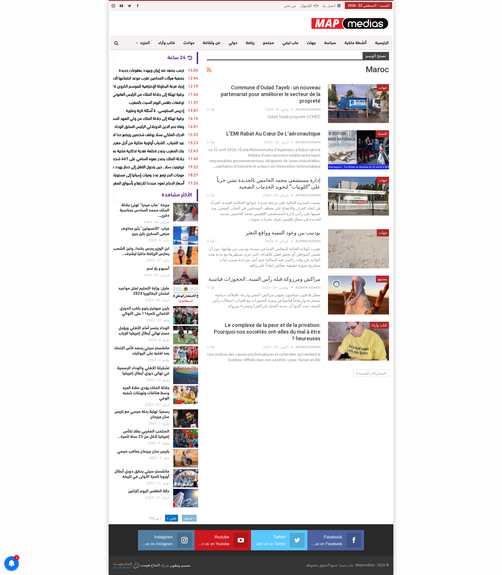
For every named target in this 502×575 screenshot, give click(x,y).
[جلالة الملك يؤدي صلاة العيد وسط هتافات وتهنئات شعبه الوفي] (185, 395)
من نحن (290, 5)
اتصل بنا (329, 5)
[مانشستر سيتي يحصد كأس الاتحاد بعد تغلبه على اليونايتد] (185, 355)
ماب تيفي (290, 43)
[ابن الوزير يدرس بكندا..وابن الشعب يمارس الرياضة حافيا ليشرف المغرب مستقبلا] (185, 255)
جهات (311, 43)
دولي (233, 43)
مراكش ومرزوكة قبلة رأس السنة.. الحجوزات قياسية (264, 279)
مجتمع (268, 43)
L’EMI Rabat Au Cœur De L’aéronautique (273, 134)
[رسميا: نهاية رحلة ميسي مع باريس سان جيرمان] (185, 418)
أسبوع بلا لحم (158, 269)
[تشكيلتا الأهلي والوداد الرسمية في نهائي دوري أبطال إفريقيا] (185, 375)
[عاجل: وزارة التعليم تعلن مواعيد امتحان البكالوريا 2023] (185, 295)
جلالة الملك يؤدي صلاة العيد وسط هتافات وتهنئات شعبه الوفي (145, 393)
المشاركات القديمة (372, 373)
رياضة (250, 43)
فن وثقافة (211, 43)
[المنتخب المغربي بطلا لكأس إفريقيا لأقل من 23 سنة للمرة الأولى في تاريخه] (185, 438)
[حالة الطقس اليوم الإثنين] (185, 498)
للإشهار (306, 5)
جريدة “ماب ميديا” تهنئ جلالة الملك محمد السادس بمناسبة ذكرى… (144, 210)
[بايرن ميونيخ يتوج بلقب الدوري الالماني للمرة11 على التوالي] (185, 315)
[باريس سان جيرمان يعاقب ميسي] (185, 458)
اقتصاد (382, 134)
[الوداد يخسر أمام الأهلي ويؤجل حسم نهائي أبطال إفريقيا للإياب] (185, 335)
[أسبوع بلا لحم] (185, 275)
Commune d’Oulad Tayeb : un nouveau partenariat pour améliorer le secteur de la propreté (270, 94)
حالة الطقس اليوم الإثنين (148, 491)
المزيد (145, 43)
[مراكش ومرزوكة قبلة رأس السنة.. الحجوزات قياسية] (358, 295)
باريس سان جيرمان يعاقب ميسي (143, 451)
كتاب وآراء (166, 43)
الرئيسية (382, 43)
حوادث (188, 43)
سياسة (330, 43)
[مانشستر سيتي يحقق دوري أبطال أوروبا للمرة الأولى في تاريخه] (185, 478)
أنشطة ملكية (356, 43)
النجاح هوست (149, 565)
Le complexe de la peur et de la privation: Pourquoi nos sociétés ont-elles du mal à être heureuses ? (267, 331)
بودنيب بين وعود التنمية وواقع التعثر (283, 232)
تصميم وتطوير (180, 565)
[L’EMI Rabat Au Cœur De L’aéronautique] (358, 149)
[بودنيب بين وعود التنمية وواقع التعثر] (358, 248)
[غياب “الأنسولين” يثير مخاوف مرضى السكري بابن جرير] (185, 235)
